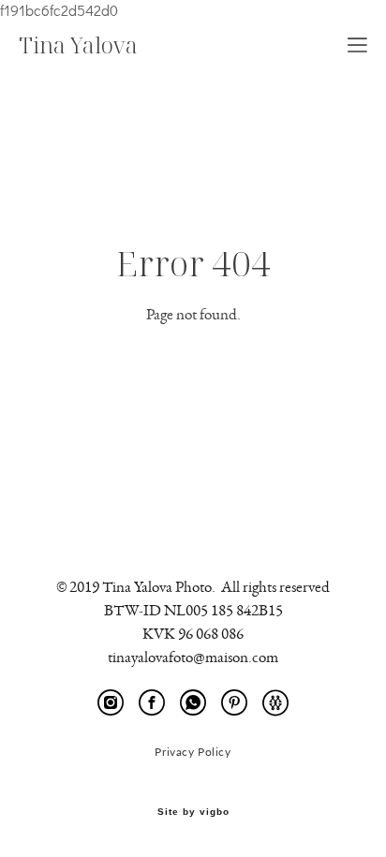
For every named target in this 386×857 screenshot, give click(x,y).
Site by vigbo (193, 812)
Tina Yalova (78, 45)
